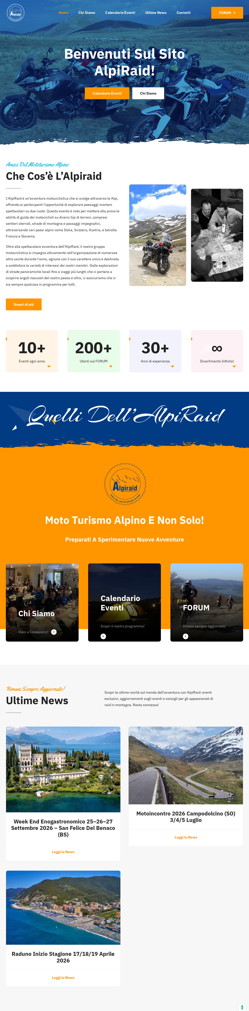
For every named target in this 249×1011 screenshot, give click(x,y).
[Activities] (124, 602)
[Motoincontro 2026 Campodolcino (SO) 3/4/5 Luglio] (186, 729)
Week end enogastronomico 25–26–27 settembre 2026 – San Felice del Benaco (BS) (63, 828)
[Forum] (206, 602)
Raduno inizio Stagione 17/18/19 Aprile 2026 (63, 957)
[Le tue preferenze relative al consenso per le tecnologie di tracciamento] (242, 1007)
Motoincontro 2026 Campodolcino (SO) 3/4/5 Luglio (185, 817)
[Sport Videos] (42, 602)
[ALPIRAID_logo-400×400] (15, 4)
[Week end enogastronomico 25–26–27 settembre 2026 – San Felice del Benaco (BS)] (63, 729)
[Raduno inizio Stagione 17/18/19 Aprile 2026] (63, 873)
